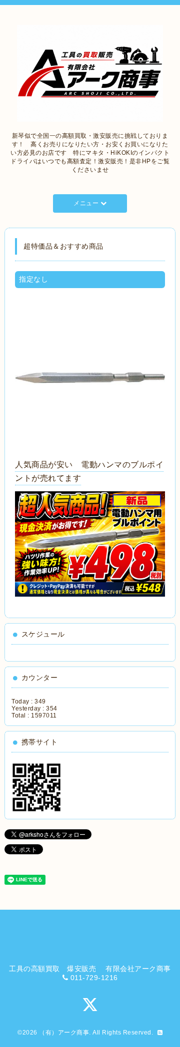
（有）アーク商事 (64, 1032)
